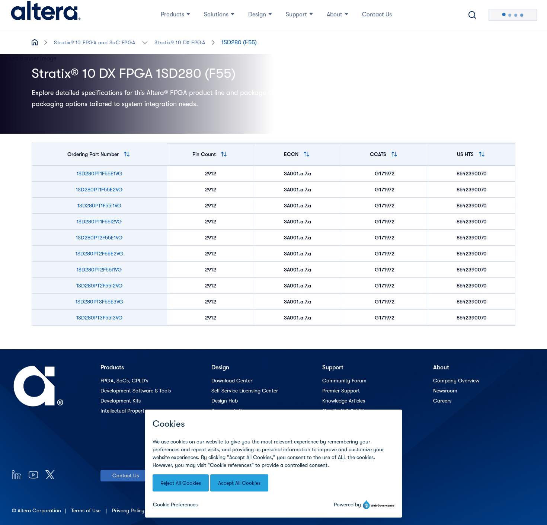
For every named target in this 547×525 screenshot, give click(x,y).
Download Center (231, 381)
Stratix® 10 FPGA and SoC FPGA (94, 42)
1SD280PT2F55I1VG (99, 270)
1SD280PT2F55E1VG (99, 238)
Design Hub (224, 401)
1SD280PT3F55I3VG (99, 318)
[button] (145, 42)
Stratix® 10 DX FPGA (179, 42)
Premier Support (341, 391)
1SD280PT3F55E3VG (100, 302)
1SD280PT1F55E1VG (99, 173)
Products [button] (172, 14)
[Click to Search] (472, 15)
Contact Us (125, 475)
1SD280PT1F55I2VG (99, 222)
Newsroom (445, 391)
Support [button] (296, 14)
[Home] (45, 15)
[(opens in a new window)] (16, 474)
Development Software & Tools (135, 391)
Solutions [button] (216, 14)
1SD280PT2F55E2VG (100, 254)
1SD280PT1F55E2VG (99, 189)
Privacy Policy (129, 510)
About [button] (334, 14)
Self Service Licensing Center (244, 391)
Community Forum (344, 381)
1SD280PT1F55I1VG (99, 206)
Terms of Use (86, 510)
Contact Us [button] (377, 14)
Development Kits (120, 401)
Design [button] (257, 14)
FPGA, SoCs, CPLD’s (124, 381)
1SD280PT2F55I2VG (99, 286)
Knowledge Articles (343, 401)
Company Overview (456, 381)
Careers (442, 401)
